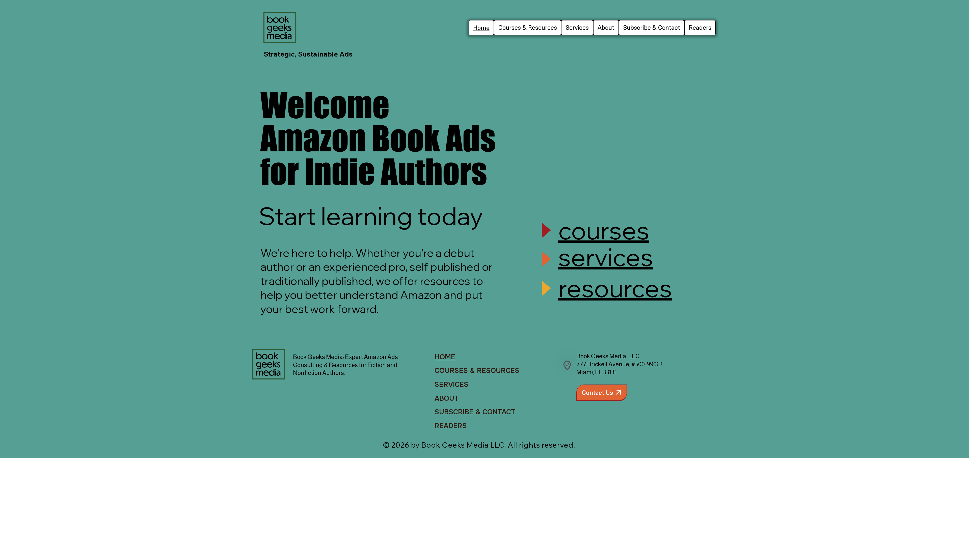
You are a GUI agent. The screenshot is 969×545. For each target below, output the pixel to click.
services (605, 256)
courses (603, 230)
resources (615, 287)
